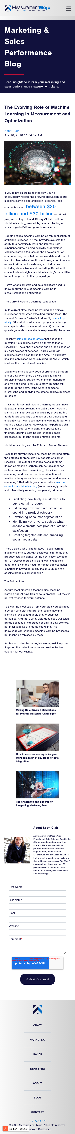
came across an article (30, 339)
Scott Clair (11, 131)
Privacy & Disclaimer (38, 1129)
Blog (37, 1097)
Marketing (37, 1039)
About (37, 1083)
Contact (37, 1112)
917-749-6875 (37, 1121)
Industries (37, 1068)
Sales (37, 1054)
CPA (37, 1025)
